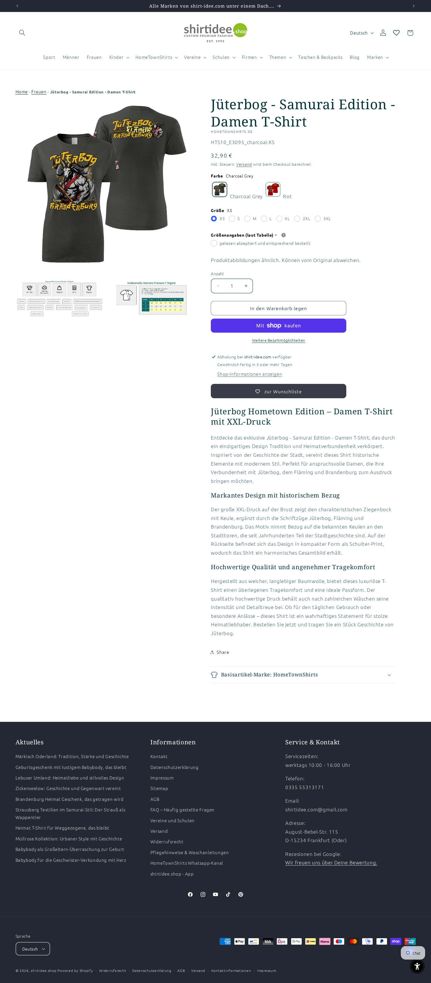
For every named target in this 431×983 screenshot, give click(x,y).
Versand (244, 164)
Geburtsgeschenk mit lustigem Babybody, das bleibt (71, 767)
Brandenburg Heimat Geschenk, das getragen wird (70, 799)
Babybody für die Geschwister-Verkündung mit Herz (71, 860)
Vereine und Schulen (172, 820)
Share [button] (223, 652)
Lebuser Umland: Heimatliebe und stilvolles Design (70, 778)
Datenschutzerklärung (174, 767)
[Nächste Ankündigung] (413, 6)
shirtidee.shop (43, 970)
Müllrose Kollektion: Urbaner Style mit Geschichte (69, 838)
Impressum (162, 778)
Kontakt (158, 756)
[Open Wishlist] (396, 33)
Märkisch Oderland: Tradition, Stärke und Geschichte (72, 756)
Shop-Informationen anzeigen (249, 374)
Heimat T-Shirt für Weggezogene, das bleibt (62, 828)
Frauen (39, 91)
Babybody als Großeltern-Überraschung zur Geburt (70, 849)
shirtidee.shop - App (172, 874)
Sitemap (159, 788)
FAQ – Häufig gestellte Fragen (182, 809)
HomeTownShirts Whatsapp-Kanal (186, 863)
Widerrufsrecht (167, 841)
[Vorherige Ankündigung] (17, 6)
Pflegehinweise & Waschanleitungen (189, 852)
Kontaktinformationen (231, 970)
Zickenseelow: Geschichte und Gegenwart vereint (68, 788)
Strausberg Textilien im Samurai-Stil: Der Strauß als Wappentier (70, 813)
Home (22, 91)
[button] (22, 33)
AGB (154, 799)
